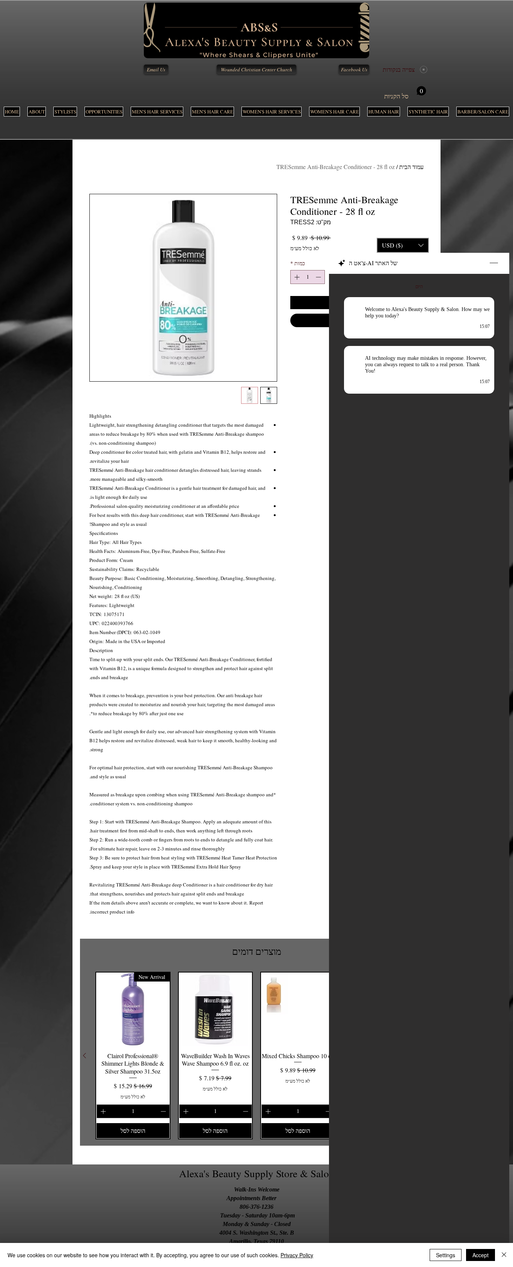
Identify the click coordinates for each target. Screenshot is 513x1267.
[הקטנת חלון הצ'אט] (494, 263)
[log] (419, 752)
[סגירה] (503, 1255)
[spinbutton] (307, 277)
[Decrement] (319, 277)
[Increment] (296, 277)
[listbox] (403, 245)
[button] (157, 111)
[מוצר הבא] (84, 1055)
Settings (445, 1255)
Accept (480, 1255)
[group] (256, 1055)
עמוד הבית (411, 167)
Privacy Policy (297, 1255)
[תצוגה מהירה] (298, 1009)
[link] (405, 93)
